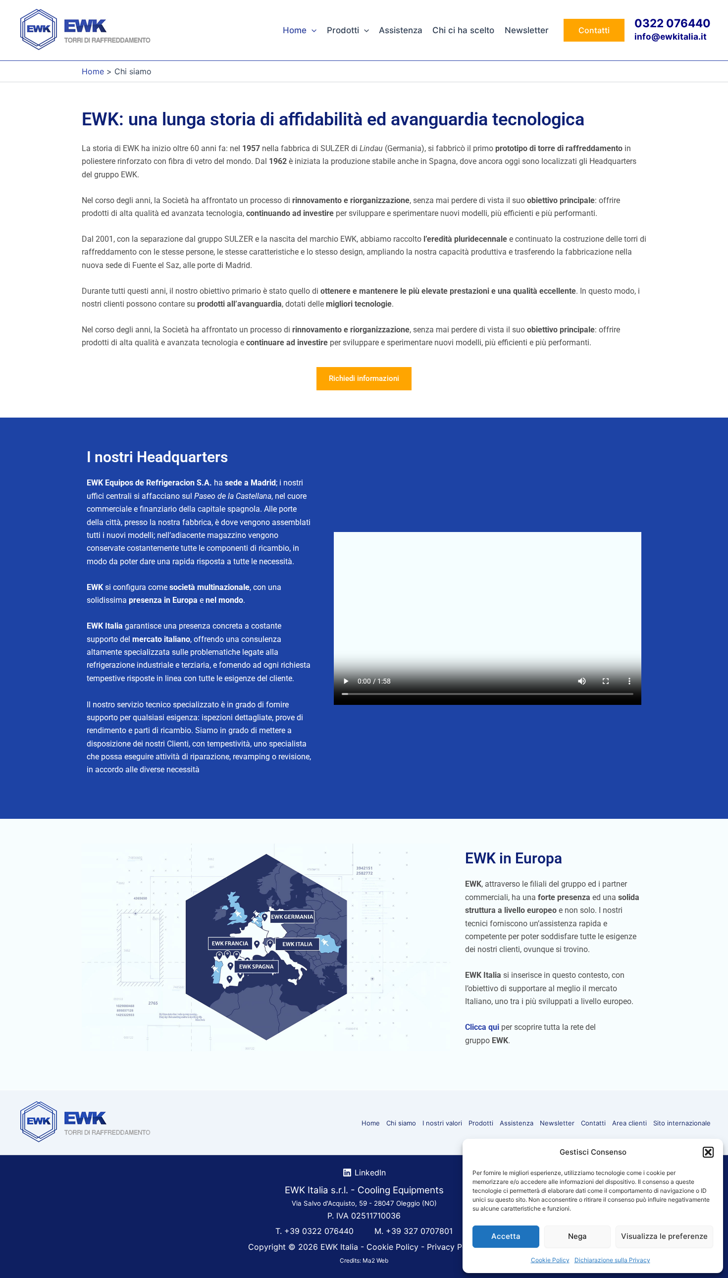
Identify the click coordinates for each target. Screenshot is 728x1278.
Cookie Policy (550, 1260)
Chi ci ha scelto (463, 30)
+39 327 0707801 (419, 1231)
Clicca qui (482, 1027)
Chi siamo (401, 1123)
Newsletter (527, 30)
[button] (708, 1152)
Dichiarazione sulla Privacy (612, 1260)
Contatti (593, 1123)
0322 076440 (672, 23)
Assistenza (400, 30)
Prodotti (343, 30)
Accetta (505, 1236)
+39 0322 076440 (319, 1231)
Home (295, 30)
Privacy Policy (453, 1247)
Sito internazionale (682, 1123)
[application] (311, 30)
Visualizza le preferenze (664, 1236)
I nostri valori (442, 1123)
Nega (577, 1236)
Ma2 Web (375, 1260)
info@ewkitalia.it (670, 36)
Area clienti (629, 1123)
